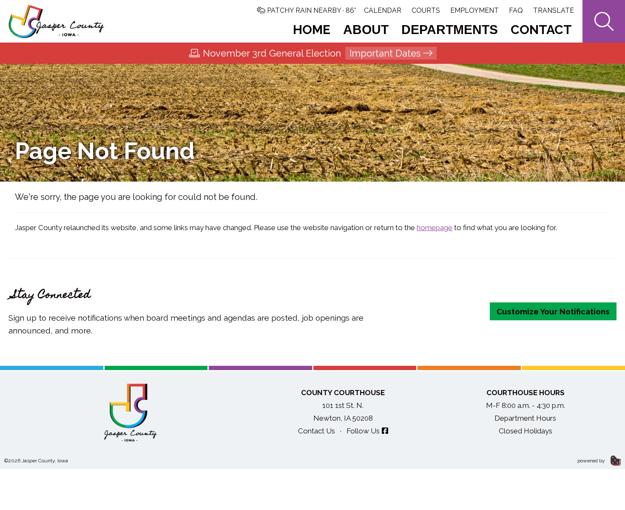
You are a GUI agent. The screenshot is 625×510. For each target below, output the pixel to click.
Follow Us (363, 431)
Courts (426, 10)
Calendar (382, 10)
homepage (434, 227)
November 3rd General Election (311, 53)
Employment (474, 10)
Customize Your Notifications (553, 311)
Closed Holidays (525, 431)
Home (311, 29)
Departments (449, 30)
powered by (591, 461)
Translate (553, 10)
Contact (541, 29)
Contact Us (316, 431)
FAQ (516, 10)
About (366, 30)
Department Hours (525, 418)
